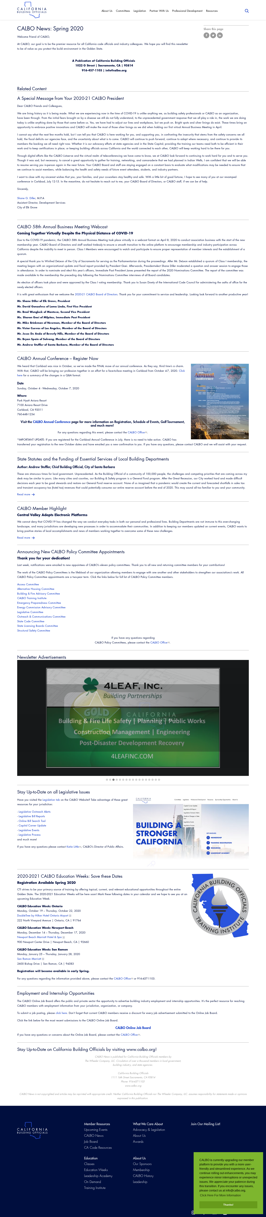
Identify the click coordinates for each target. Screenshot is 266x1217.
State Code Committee (30, 621)
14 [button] (149, 780)
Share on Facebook (206, 35)
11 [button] (139, 780)
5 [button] (120, 780)
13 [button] (146, 780)
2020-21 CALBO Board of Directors (96, 294)
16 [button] (155, 780)
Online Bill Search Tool (32, 821)
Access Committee (28, 584)
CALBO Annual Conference (52, 422)
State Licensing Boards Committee (37, 626)
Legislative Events (29, 830)
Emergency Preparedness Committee (39, 603)
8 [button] (129, 780)
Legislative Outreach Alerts (34, 811)
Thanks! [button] (228, 1204)
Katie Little (73, 846)
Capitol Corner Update (32, 825)
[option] (133, 718)
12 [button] (142, 780)
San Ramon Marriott (29, 958)
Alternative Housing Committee (35, 589)
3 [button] (113, 780)
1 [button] (107, 780)
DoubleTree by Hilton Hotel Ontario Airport (42, 915)
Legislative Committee (30, 612)
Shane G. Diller (26, 198)
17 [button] (159, 780)
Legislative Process (30, 834)
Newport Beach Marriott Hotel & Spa (39, 937)
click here (61, 1013)
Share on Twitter (213, 35)
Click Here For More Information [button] (220, 1195)
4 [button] (116, 780)
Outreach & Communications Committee (41, 616)
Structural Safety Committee (33, 630)
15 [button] (152, 780)
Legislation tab (51, 799)
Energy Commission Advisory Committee (41, 607)
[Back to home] (31, 10)
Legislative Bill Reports (32, 816)
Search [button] (246, 10)
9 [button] (133, 780)
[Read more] (220, 401)
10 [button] (136, 780)
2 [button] (110, 780)
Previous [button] (28, 718)
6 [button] (123, 780)
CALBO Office (136, 432)
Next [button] (237, 718)
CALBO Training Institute (32, 598)
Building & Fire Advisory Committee (38, 593)
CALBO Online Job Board (133, 1028)
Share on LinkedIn (220, 35)
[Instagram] (193, 1212)
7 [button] (126, 780)
